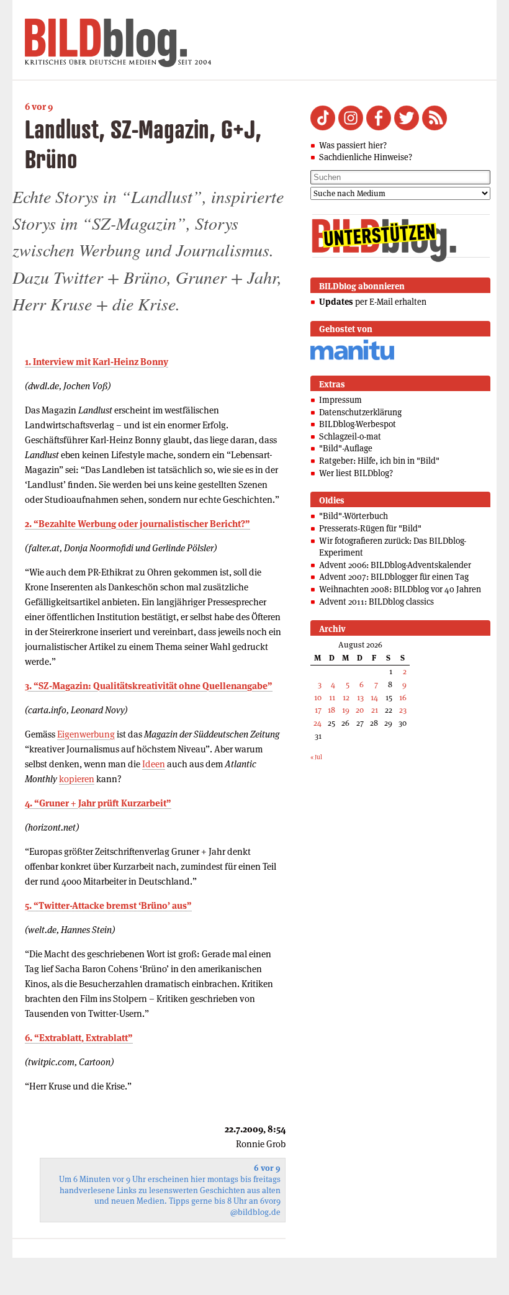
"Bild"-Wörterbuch (353, 515)
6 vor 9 (39, 106)
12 (346, 697)
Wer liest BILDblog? (356, 473)
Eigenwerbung (86, 734)
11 (332, 697)
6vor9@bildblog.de (255, 1206)
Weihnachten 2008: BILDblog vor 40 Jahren (400, 589)
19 (345, 710)
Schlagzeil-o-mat (350, 436)
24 (317, 723)
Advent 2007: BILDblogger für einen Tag (394, 576)
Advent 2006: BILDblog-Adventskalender (395, 565)
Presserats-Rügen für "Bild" (370, 528)
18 (331, 710)
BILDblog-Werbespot (357, 424)
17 (318, 710)
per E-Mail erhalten (372, 301)
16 (403, 697)
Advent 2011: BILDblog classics (376, 601)
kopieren (76, 779)
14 (374, 697)
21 (374, 710)
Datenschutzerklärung (360, 412)
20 (360, 710)
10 (318, 697)
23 (403, 710)
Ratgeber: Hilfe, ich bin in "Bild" (379, 460)
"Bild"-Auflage (345, 448)
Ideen (153, 764)
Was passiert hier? (353, 145)
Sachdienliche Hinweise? (365, 157)
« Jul (316, 757)
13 (360, 697)
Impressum (340, 399)
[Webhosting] (352, 358)
